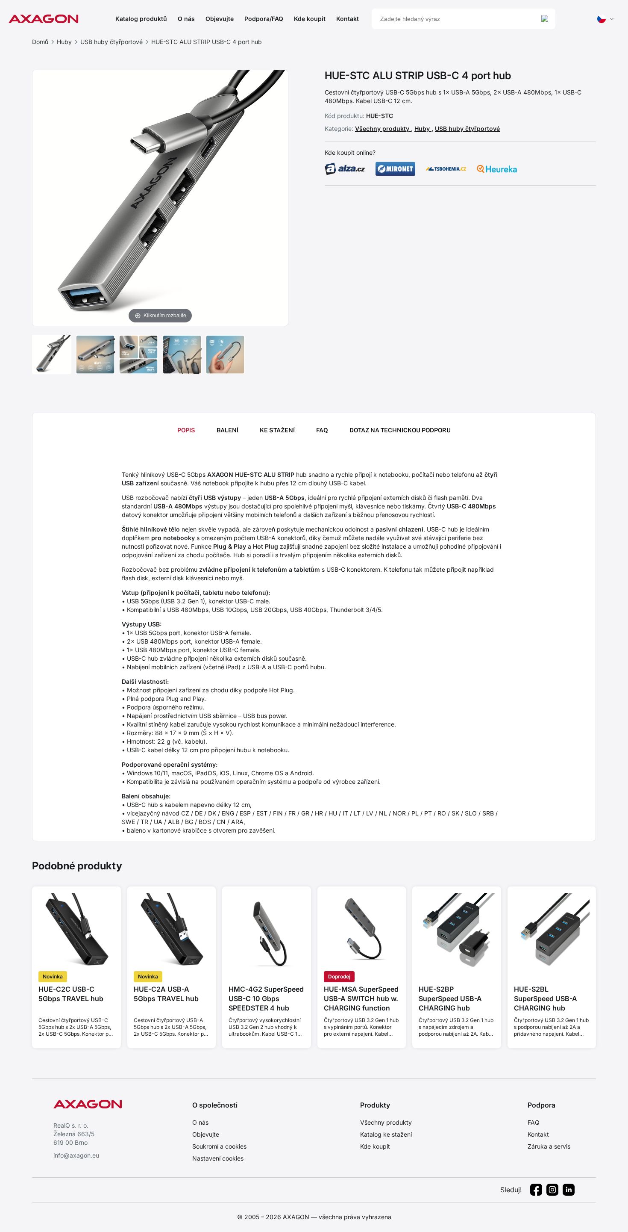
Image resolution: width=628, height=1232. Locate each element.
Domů (40, 41)
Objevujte (219, 18)
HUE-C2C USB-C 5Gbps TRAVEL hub (70, 994)
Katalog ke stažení (386, 1134)
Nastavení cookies (218, 1158)
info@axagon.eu (76, 1155)
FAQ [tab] (322, 430)
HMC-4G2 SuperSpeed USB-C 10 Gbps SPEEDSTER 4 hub (266, 998)
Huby (64, 41)
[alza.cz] (345, 169)
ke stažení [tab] (277, 430)
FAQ (534, 1122)
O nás (186, 18)
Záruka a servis (549, 1146)
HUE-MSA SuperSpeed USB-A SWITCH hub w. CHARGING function (361, 998)
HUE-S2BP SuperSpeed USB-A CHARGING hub (450, 998)
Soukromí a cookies (219, 1146)
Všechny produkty (383, 128)
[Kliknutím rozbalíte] (160, 197)
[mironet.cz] (396, 169)
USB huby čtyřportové (111, 41)
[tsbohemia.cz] (446, 169)
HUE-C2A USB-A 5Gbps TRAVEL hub (166, 994)
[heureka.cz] (497, 169)
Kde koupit (310, 18)
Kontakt (347, 18)
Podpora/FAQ (263, 18)
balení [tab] (227, 430)
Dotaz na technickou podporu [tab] (400, 430)
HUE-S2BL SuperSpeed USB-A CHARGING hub (545, 998)
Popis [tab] (186, 430)
